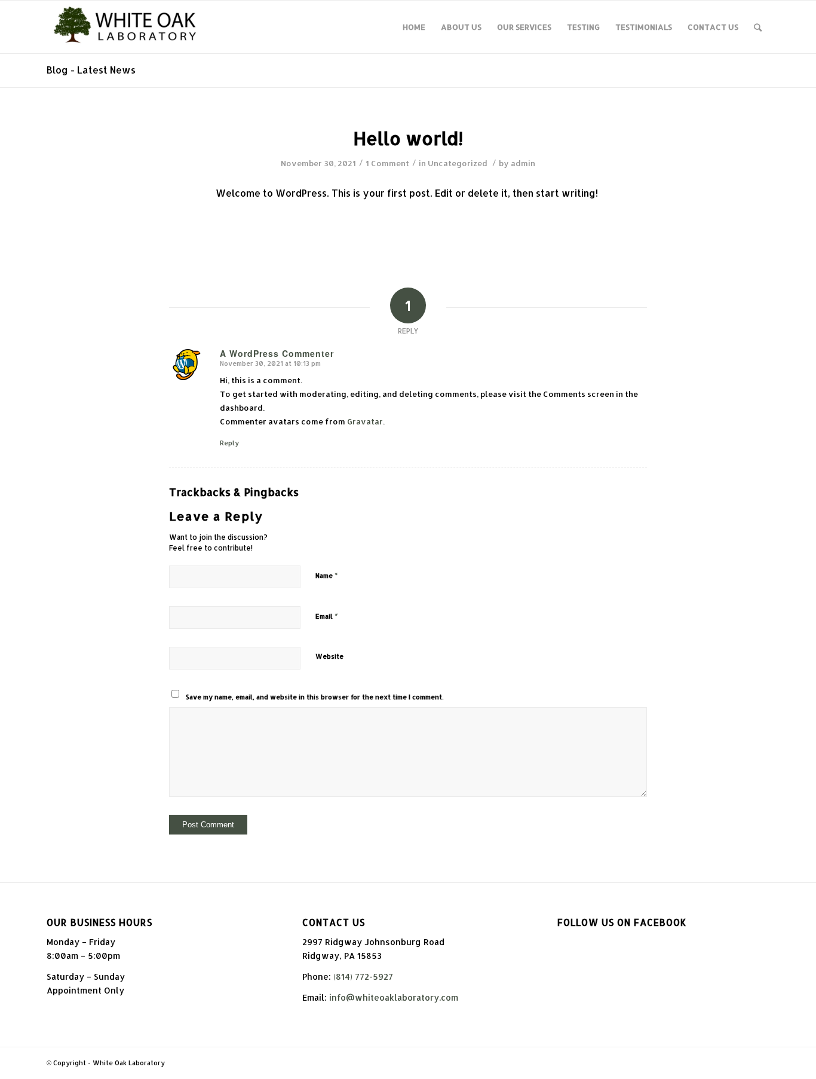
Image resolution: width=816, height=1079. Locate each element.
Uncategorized (457, 163)
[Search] (757, 27)
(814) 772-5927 (363, 976)
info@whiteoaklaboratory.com (393, 997)
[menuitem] (414, 27)
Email (326, 615)
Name (326, 575)
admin (523, 163)
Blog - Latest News (91, 69)
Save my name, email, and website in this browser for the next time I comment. (315, 697)
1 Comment (387, 163)
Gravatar (365, 421)
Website (329, 656)
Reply (229, 443)
